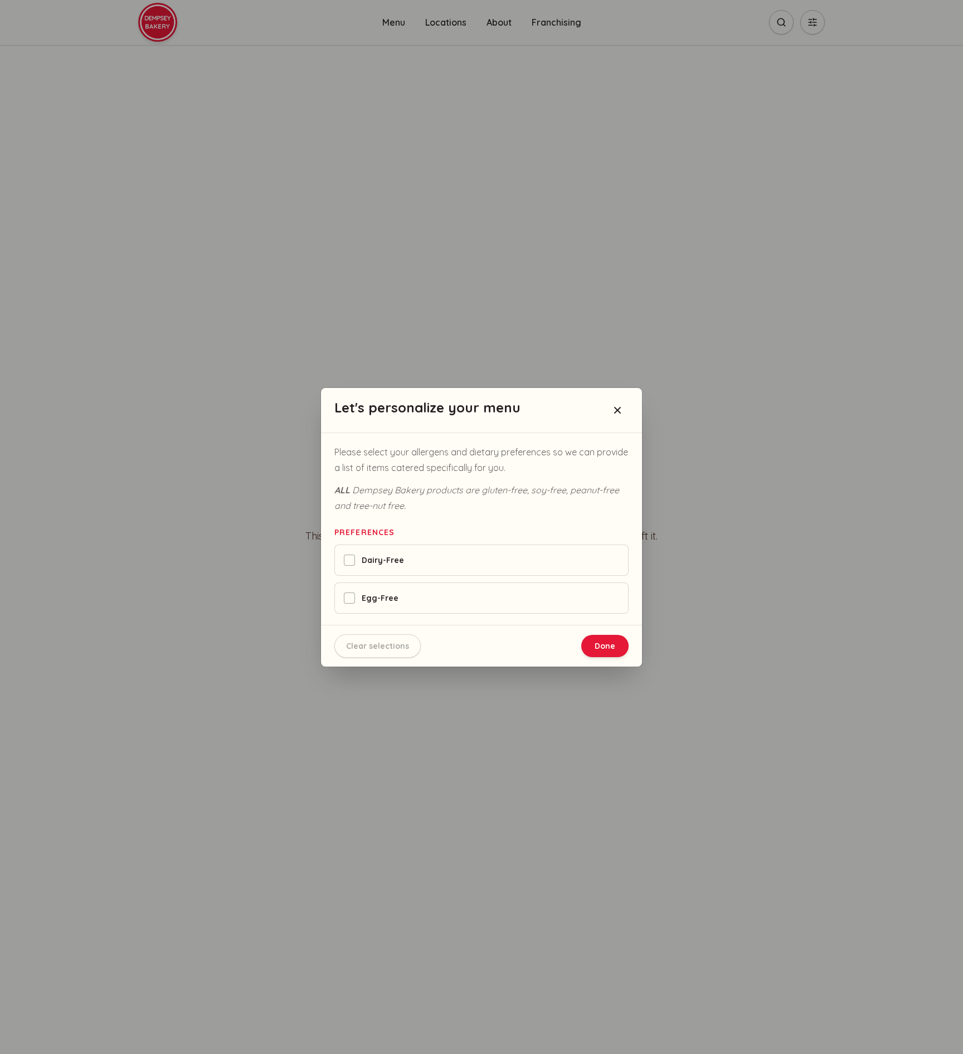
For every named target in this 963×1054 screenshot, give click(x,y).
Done (605, 646)
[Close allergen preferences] (617, 410)
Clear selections (377, 646)
